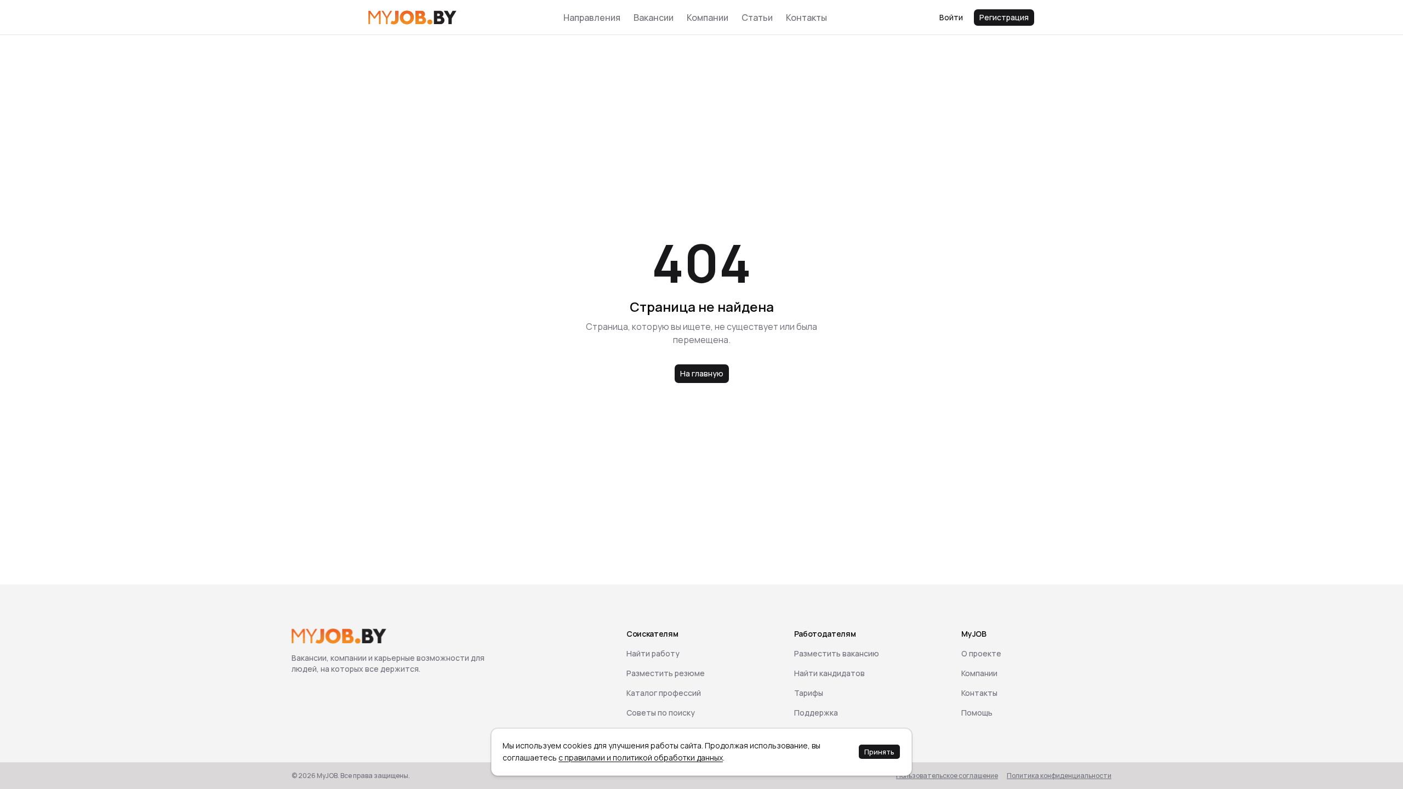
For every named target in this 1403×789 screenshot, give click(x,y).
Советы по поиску (660, 712)
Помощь (977, 712)
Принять (879, 752)
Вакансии (654, 18)
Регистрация (1004, 17)
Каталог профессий (663, 693)
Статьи (757, 18)
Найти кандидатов (829, 673)
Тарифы (808, 693)
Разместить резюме (665, 673)
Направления (591, 18)
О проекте (981, 653)
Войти (951, 17)
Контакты (806, 18)
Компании (707, 18)
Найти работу (653, 653)
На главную (701, 373)
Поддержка (816, 712)
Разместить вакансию (836, 653)
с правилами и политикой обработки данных (640, 757)
